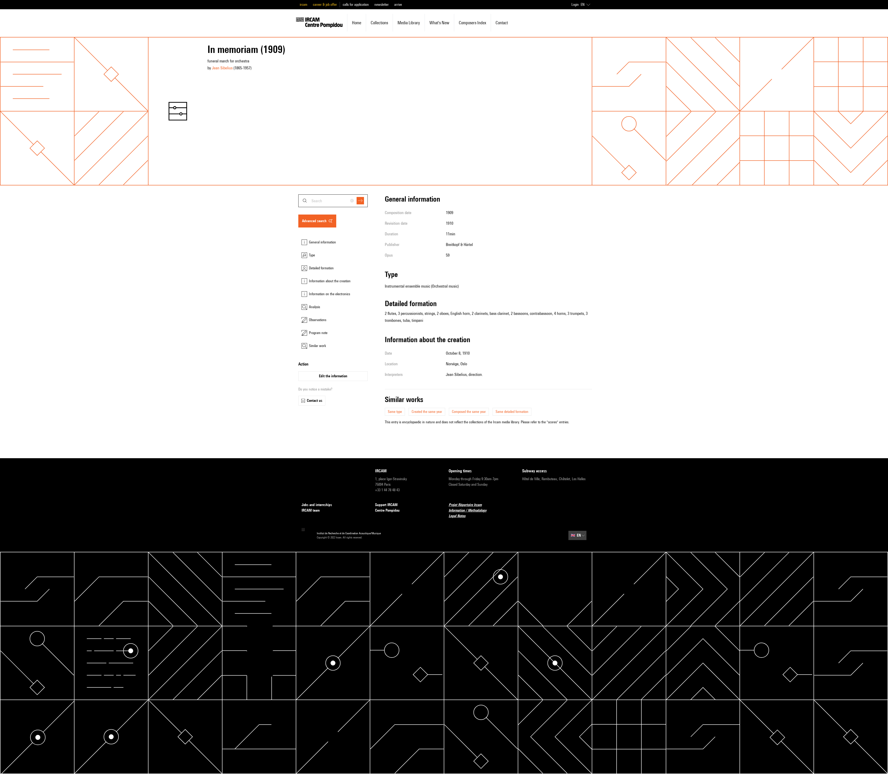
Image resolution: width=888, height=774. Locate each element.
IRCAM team (311, 510)
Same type (395, 411)
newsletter (381, 4)
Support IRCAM (386, 505)
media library (409, 22)
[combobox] (333, 200)
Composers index (472, 22)
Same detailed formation (512, 411)
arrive (398, 4)
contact (502, 22)
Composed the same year (469, 411)
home (356, 22)
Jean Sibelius (222, 67)
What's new (439, 22)
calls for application (356, 4)
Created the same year (427, 411)
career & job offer (325, 4)
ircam (303, 4)
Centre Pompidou (387, 510)
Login (575, 4)
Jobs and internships (317, 505)
